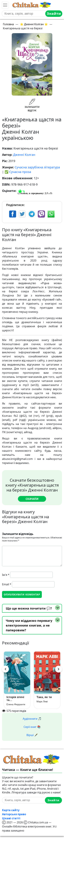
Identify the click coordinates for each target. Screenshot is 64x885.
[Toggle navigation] (5, 5)
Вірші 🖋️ (32, 735)
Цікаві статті (11, 818)
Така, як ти (44, 697)
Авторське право (14, 814)
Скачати (32, 499)
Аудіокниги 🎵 (32, 719)
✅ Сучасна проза (18, 172)
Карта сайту (10, 810)
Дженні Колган (24, 155)
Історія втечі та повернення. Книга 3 (15, 698)
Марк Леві (42, 701)
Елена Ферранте (15, 704)
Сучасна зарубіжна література (37, 167)
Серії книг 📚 (32, 727)
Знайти (54, 13)
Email (6, 584)
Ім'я (5, 575)
